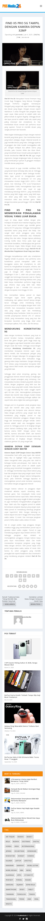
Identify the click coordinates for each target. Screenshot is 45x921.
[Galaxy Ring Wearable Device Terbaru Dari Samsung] (22, 713)
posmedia (19, 35)
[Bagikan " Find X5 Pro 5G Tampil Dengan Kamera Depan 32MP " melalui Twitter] (11, 576)
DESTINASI (26, 841)
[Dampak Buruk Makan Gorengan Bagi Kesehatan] (7, 790)
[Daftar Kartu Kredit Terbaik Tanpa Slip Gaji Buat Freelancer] (22, 681)
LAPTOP (18, 861)
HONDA (8, 846)
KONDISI (31, 856)
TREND (21, 899)
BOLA (8, 841)
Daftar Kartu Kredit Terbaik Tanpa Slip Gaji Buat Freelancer (22, 696)
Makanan (10, 865)
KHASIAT (21, 856)
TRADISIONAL (11, 899)
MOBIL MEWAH (11, 870)
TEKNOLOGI (21, 894)
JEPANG (8, 851)
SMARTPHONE (11, 889)
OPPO (19, 875)
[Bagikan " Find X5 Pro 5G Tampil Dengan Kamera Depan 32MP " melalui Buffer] (33, 576)
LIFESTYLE (23, 783)
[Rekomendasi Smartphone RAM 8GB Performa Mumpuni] (7, 800)
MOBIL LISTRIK (32, 865)
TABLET (31, 889)
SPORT (22, 889)
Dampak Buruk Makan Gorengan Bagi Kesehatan (25, 790)
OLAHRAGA (10, 875)
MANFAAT (20, 865)
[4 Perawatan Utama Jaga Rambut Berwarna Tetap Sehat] (7, 780)
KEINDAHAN (31, 851)
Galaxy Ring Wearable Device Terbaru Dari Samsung (21, 727)
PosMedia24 (22, 915)
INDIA (17, 846)
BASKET (29, 837)
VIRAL (36, 899)
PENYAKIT (9, 880)
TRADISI (32, 894)
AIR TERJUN (10, 837)
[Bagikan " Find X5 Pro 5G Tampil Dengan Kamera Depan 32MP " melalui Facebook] (7, 576)
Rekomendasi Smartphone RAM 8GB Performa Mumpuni (25, 800)
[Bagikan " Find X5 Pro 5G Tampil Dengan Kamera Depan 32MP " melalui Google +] (16, 576)
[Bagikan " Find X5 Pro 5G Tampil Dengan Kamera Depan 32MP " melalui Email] (20, 580)
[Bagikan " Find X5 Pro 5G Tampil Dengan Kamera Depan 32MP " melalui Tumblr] (20, 576)
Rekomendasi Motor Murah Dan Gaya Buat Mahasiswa (25, 819)
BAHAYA (20, 837)
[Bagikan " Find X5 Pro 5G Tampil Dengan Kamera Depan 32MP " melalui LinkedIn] (29, 576)
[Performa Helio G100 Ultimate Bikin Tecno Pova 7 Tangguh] (22, 744)
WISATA (9, 904)
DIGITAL (37, 35)
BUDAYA (16, 841)
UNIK (29, 899)
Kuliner (9, 861)
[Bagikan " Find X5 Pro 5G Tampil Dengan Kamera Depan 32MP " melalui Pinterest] (24, 576)
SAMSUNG (9, 885)
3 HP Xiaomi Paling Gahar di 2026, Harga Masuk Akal (20, 664)
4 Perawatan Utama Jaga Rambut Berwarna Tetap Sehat (24, 780)
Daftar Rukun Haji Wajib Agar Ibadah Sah (25, 809)
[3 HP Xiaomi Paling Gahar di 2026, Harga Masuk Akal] (22, 649)
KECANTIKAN (19, 851)
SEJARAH (19, 885)
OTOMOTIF (23, 822)
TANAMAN (10, 894)
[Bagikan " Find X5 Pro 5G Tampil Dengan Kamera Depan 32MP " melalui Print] (24, 580)
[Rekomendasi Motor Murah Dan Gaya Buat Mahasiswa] (7, 819)
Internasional (28, 846)
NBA (21, 870)
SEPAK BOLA (30, 885)
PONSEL (19, 880)
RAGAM (22, 793)
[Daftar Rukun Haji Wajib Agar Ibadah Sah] (7, 810)
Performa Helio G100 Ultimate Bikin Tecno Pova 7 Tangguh (21, 758)
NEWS (22, 813)
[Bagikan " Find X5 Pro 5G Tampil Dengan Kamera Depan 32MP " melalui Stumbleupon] (38, 576)
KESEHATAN (10, 856)
